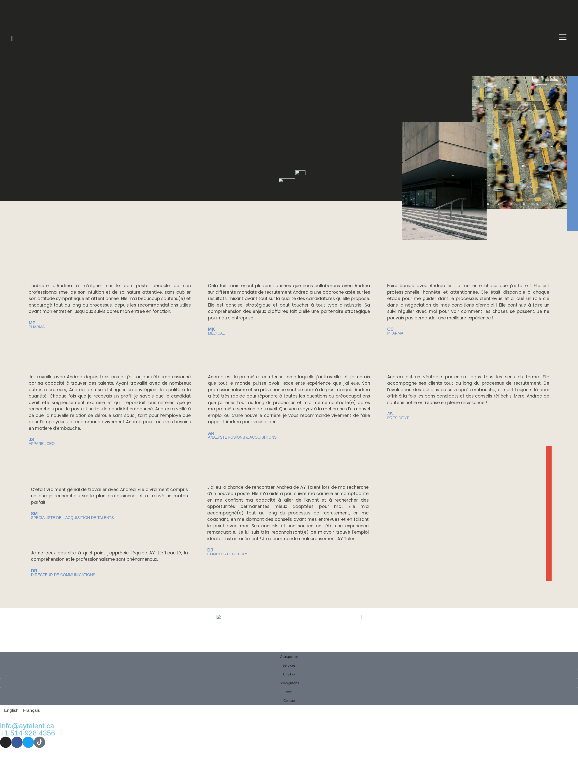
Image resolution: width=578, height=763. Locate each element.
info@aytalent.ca (27, 726)
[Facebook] (17, 742)
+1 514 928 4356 (27, 733)
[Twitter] (28, 742)
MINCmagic (134, 757)
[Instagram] (5, 742)
